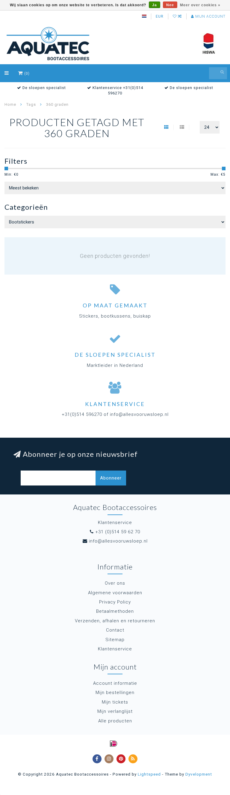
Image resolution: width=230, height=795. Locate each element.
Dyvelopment (198, 774)
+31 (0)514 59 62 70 (117, 531)
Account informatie (115, 683)
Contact (115, 630)
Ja (154, 5)
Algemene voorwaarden (115, 592)
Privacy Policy (115, 602)
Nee (170, 5)
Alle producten (115, 721)
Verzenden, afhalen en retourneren (115, 621)
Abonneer (111, 478)
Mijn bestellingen (115, 692)
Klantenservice (115, 649)
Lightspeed (149, 774)
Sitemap (115, 639)
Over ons (115, 583)
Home (10, 104)
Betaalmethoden (115, 611)
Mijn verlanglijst (115, 711)
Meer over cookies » (200, 5)
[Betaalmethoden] (113, 743)
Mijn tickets (115, 702)
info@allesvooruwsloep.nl (118, 541)
